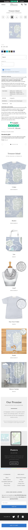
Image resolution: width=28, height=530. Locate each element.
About (7, 477)
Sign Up (14, 506)
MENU (3, 4)
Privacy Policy (7, 485)
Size (2, 54)
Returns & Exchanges (21, 477)
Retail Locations (7, 479)
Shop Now (14, 463)
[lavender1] (14, 51)
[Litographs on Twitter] (13, 516)
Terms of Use (7, 483)
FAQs (21, 479)
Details (6, 76)
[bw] (5, 51)
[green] (9, 51)
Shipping (7, 106)
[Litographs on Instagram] (22, 516)
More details (20, 110)
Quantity (3, 61)
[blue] (2, 51)
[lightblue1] (7, 51)
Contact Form (21, 483)
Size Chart (21, 481)
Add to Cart (14, 525)
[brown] (12, 51)
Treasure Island (14, 11)
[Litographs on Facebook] (18, 516)
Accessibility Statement (7, 481)
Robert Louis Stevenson (14, 12)
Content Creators (21, 485)
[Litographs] (14, 4)
